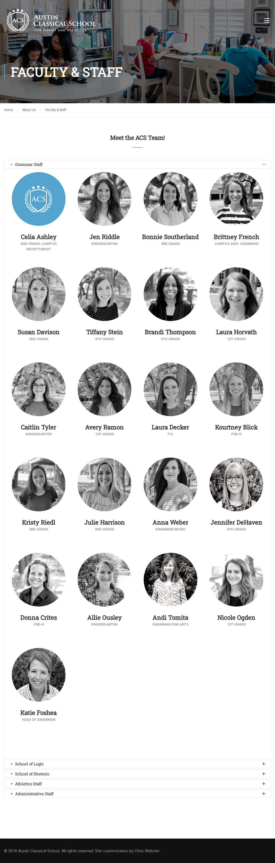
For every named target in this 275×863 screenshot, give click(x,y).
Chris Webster (147, 850)
